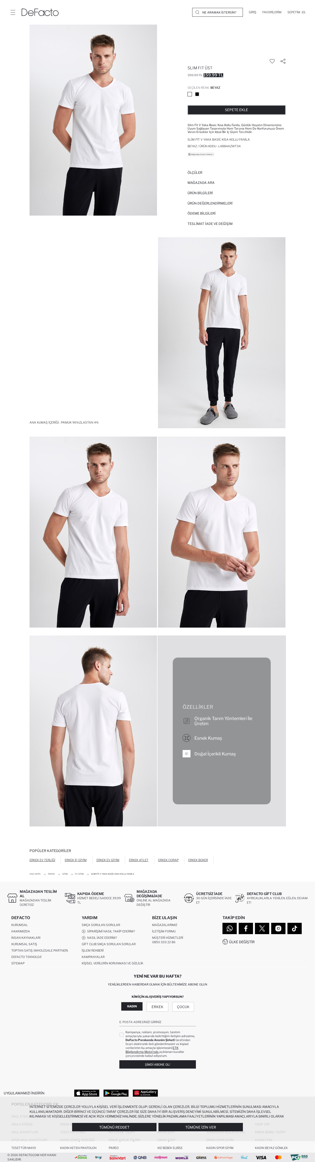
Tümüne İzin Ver (200, 1127)
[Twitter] (262, 928)
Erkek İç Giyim (76, 860)
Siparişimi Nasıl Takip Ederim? (110, 931)
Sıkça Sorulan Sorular (101, 925)
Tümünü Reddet (114, 1127)
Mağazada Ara (201, 183)
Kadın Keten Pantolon (78, 1148)
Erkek (157, 1007)
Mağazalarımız (164, 925)
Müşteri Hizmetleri (167, 938)
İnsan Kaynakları (25, 938)
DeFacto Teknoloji (26, 957)
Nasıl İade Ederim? (101, 938)
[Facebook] (246, 928)
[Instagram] (278, 928)
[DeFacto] (40, 12)
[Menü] (13, 12)
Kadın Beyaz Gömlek (271, 1148)
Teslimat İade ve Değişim (210, 224)
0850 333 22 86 (163, 942)
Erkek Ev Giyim (107, 860)
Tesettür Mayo (23, 1148)
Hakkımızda (20, 931)
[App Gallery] (145, 1093)
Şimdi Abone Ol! (157, 1064)
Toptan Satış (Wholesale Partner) (39, 950)
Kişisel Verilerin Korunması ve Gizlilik (112, 963)
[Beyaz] (190, 94)
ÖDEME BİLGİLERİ (202, 213)
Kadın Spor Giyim (220, 1148)
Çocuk (183, 1007)
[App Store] (86, 1093)
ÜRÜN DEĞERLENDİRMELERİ (210, 203)
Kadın (132, 1006)
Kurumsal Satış (24, 944)
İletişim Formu (164, 931)
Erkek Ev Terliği (42, 860)
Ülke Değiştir (242, 942)
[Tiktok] (294, 928)
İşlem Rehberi (93, 950)
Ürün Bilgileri (200, 193)
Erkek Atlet (138, 860)
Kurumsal (19, 925)
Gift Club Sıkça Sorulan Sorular (109, 944)
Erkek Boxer (198, 860)
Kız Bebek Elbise (170, 1148)
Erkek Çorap (168, 860)
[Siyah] (197, 94)
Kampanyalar (93, 957)
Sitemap (18, 963)
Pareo (114, 1148)
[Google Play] (116, 1093)
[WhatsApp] (229, 928)
